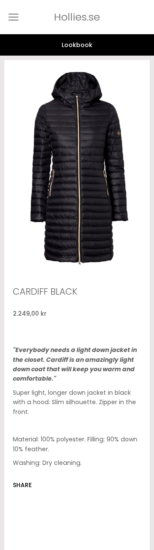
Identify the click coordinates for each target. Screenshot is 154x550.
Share (22, 485)
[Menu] (13, 17)
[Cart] (145, 17)
